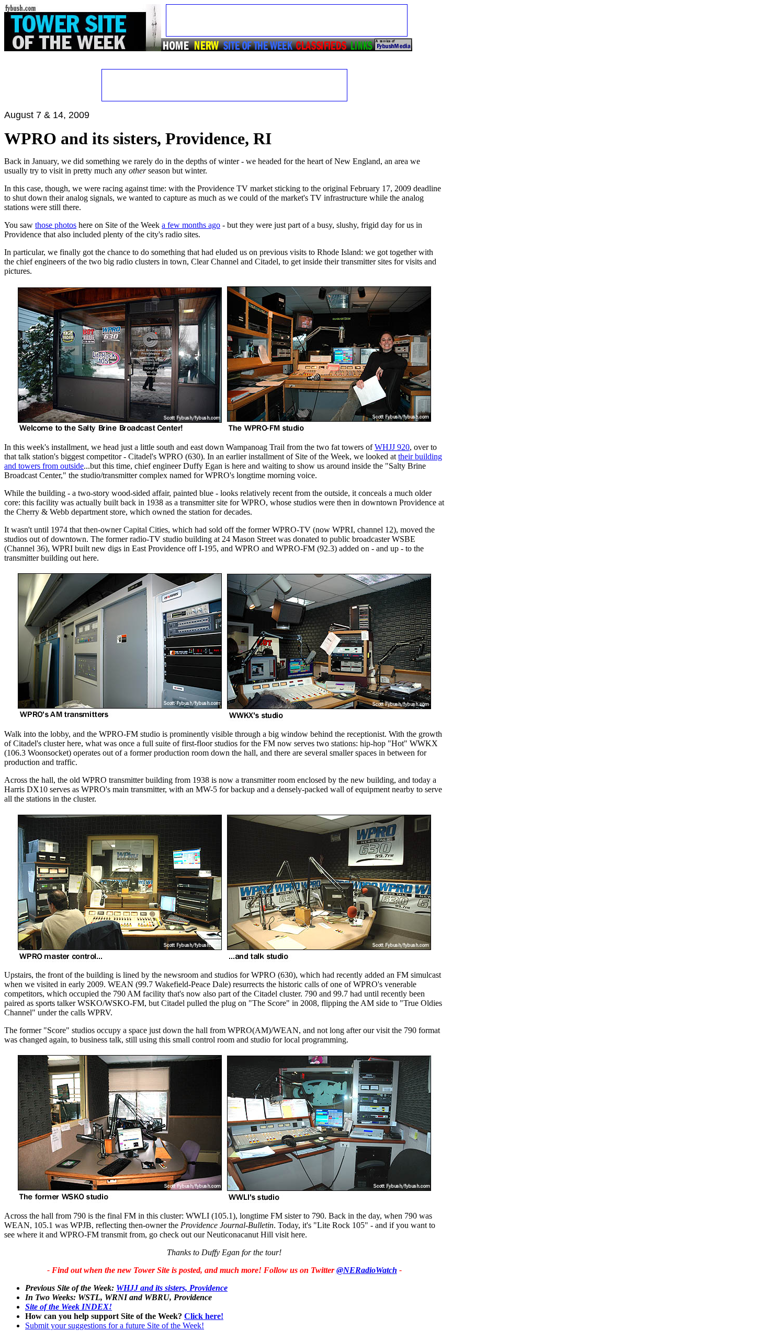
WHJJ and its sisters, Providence (172, 1287)
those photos (55, 225)
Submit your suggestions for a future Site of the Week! (114, 1325)
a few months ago (191, 225)
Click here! (203, 1316)
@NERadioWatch (366, 1270)
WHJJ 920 (392, 447)
